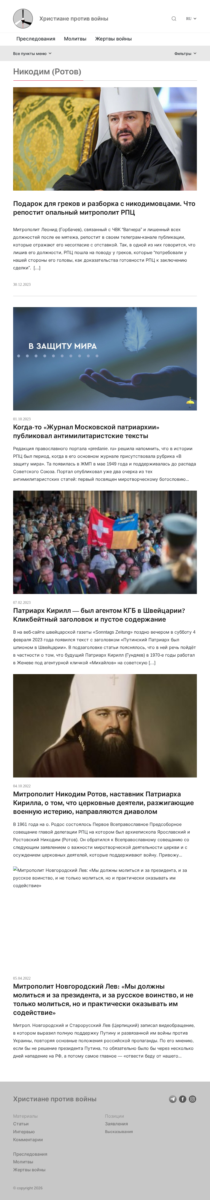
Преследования (35, 39)
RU (188, 18)
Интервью (24, 1131)
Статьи (21, 1123)
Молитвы (75, 39)
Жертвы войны (113, 39)
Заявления (116, 1123)
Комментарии (28, 1139)
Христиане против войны (73, 18)
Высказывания (119, 1131)
